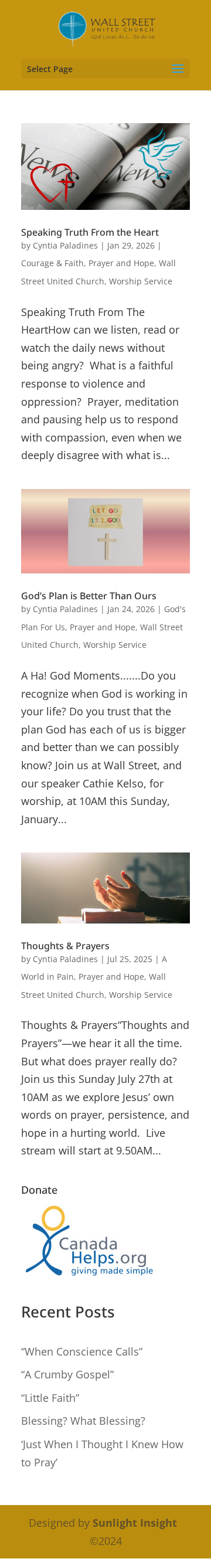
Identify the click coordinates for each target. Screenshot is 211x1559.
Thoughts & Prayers (65, 945)
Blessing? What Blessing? (83, 1421)
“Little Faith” (50, 1398)
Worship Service (140, 281)
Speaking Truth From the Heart (90, 232)
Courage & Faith (52, 263)
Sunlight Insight (135, 1523)
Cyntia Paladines (65, 245)
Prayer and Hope (121, 263)
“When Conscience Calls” (81, 1351)
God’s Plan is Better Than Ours (88, 595)
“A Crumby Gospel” (67, 1374)
